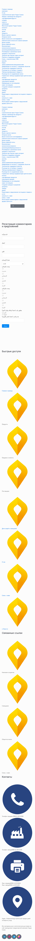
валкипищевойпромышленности (11, 50)
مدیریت (4, 271)
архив (3, 31)
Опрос (4, 63)
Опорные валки (6, 37)
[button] (17, 105)
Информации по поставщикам (11, 83)
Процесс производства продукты (11, 16)
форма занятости (7, 103)
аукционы (4, 88)
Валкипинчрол (6, 46)
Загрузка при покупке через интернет (13, 55)
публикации (5, 24)
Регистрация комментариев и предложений (14, 101)
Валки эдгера (6, 42)
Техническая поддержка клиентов (12, 68)
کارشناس (4, 276)
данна (3, 92)
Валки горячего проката (9, 35)
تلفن (3, 251)
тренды (4, 90)
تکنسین (4, 281)
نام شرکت (4, 234)
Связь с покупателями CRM (10, 59)
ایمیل (3, 243)
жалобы (4, 61)
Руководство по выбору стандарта (12, 70)
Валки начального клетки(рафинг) (12, 38)
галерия (4, 20)
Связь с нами (6, 99)
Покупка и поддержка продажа (11, 57)
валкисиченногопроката (9, 48)
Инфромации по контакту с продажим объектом (16, 66)
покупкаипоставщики (8, 81)
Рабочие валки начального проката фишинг (15, 40)
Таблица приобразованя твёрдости (12, 72)
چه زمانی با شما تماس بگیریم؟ (10, 316)
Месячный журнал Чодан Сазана (11, 26)
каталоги (4, 27)
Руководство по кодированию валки (12, 74)
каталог (4, 77)
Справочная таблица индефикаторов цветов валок (17, 75)
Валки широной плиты (8, 44)
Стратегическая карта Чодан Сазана (12, 14)
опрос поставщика (7, 85)
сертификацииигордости (9, 18)
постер (4, 29)
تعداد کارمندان (6, 260)
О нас (3, 13)
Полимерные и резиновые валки (11, 51)
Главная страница (7, 9)
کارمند (3, 285)
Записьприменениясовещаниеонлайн (13, 64)
